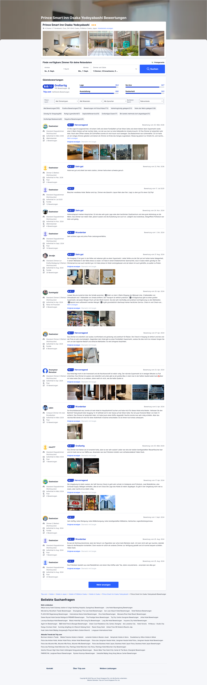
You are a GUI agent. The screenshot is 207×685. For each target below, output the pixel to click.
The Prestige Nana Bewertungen (97, 617)
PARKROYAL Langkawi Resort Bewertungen (56, 653)
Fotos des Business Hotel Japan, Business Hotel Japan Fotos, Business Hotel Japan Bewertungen (126, 643)
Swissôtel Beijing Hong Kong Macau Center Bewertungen (117, 653)
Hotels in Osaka (94, 594)
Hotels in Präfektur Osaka (78, 594)
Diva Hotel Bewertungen (107, 614)
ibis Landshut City (129, 624)
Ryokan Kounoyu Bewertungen (84, 653)
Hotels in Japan (61, 594)
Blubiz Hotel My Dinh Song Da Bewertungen (84, 620)
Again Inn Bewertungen (49, 624)
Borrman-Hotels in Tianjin (50, 637)
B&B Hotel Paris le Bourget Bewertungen (73, 624)
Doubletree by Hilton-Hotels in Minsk (143, 637)
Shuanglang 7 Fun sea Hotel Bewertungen (87, 611)
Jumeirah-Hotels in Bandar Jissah (97, 637)
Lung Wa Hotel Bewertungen (112, 620)
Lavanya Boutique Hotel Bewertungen (54, 620)
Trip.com (44, 594)
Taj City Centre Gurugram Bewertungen (125, 617)
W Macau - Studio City (156, 624)
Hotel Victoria (142, 624)
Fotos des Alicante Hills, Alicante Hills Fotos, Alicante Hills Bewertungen (65, 643)
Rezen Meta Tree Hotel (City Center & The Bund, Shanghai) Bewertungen (119, 650)
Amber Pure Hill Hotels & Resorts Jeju (119, 627)
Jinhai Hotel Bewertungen (149, 617)
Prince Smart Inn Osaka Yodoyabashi (115, 594)
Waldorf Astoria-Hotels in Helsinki (71, 637)
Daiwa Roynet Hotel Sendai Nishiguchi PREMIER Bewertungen (62, 617)
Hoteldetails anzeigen (105, 28)
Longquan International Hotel (102, 630)
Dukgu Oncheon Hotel (48, 627)
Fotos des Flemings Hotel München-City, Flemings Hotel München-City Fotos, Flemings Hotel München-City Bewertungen (83, 647)
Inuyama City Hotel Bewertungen (135, 620)
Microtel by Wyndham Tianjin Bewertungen (56, 611)
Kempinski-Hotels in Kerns (119, 637)
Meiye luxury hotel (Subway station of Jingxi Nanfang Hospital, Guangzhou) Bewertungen (72, 607)
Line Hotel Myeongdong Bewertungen (119, 607)
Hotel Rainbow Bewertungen (141, 611)
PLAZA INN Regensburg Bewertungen (54, 614)
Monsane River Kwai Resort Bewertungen (131, 614)
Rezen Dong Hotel (98, 627)
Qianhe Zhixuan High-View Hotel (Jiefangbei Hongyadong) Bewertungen (66, 650)
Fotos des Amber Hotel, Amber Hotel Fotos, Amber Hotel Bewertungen (65, 640)
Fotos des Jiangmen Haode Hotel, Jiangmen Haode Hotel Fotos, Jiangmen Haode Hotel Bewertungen (127, 640)
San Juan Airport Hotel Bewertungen (117, 611)
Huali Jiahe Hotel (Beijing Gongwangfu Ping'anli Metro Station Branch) (65, 630)
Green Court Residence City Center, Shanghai (105, 624)
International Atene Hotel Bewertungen (83, 614)
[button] (185, 3)
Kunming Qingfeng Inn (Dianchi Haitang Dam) (74, 627)
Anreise (47, 67)
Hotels (51, 594)
